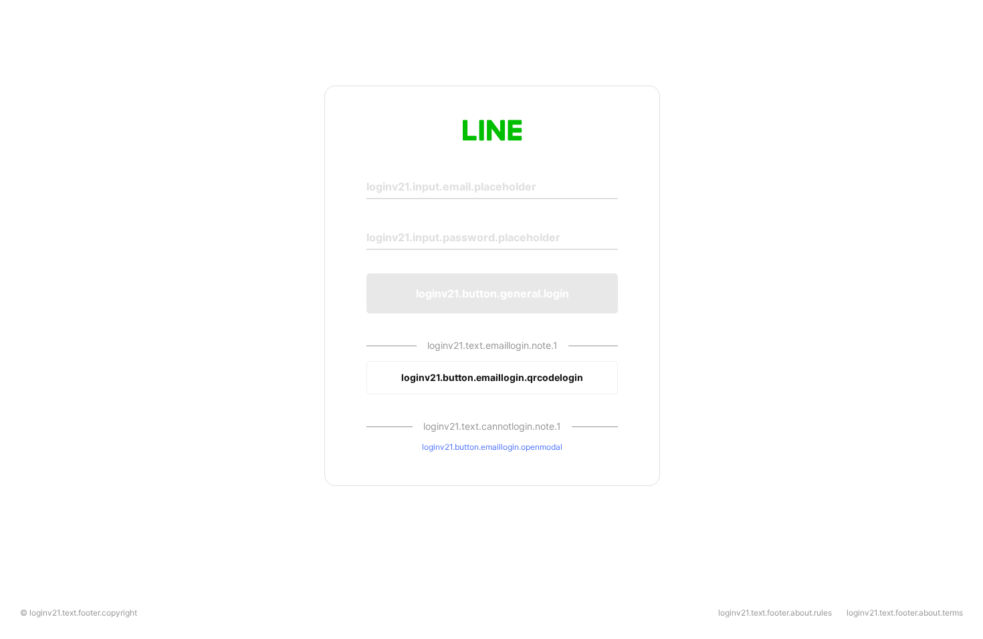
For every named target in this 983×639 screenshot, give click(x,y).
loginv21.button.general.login (492, 293)
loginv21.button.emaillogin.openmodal (492, 447)
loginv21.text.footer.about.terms (905, 613)
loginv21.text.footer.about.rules (775, 613)
